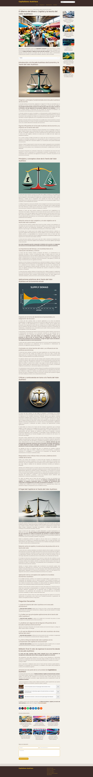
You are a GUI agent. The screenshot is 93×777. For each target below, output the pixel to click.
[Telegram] (36, 708)
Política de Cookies (50, 770)
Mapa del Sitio (49, 774)
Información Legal (50, 768)
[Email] (38, 708)
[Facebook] (20, 708)
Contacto (55, 4)
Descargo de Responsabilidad (52, 773)
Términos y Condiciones (51, 769)
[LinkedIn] (33, 708)
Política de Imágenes (50, 772)
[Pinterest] (25, 708)
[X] (22, 708)
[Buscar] (74, 2)
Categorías (41, 4)
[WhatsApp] (28, 708)
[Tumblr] (30, 708)
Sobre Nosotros (49, 4)
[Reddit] (41, 708)
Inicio (37, 4)
